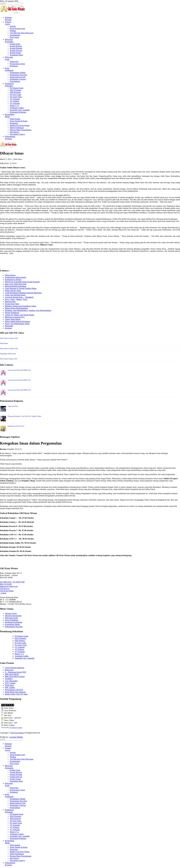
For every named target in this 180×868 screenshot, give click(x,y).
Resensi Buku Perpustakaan (20, 130)
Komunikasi (9, 115)
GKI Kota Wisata (6, 591)
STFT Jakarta (10, 683)
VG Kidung (14, 101)
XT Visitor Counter (16, 727)
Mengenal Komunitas (13, 616)
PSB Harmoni (15, 92)
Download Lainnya (17, 134)
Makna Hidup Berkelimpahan (16, 308)
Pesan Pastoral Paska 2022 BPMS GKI (19, 370)
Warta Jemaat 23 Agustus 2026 (9, 338)
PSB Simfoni (20, 641)
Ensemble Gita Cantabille (20, 110)
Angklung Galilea (17, 108)
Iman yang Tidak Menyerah (15, 284)
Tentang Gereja (11, 613)
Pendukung (9, 85)
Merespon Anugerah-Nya (15, 317)
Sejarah (13, 26)
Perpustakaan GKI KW (14, 690)
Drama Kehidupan (12, 313)
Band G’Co (14, 106)
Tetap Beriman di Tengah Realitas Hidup (20, 288)
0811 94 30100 (6, 584)
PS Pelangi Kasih (16, 88)
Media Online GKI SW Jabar (16, 694)
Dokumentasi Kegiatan (14, 627)
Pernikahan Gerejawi (18, 79)
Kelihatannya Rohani (13, 280)
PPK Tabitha (10, 687)
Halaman (8, 18)
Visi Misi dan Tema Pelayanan (21, 33)
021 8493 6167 (6, 582)
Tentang (8, 23)
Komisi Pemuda (16, 48)
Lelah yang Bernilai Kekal (15, 295)
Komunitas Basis (16, 55)
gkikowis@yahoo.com (9, 586)
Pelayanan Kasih (11, 618)
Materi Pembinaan (17, 128)
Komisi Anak (15, 44)
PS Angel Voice (16, 97)
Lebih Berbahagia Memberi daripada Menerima (23, 293)
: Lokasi (3, 593)
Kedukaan (14, 66)
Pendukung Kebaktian (13, 622)
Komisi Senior (15, 53)
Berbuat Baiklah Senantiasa (15, 286)
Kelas (9, 69)
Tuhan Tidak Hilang (12, 319)
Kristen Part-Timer (12, 304)
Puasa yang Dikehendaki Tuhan (17, 324)
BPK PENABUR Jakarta (15, 676)
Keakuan (8, 328)
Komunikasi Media (12, 624)
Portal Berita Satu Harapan (15, 692)
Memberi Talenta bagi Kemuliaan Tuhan (20, 306)
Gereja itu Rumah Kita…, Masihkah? (19, 297)
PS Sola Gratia (15, 95)
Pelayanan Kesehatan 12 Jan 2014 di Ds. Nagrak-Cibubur (24, 416)
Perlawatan (14, 61)
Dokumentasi (10, 137)
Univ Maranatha (11, 681)
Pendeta (13, 31)
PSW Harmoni (15, 90)
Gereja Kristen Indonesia (14, 668)
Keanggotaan (15, 35)
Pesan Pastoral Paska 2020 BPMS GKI (19, 390)
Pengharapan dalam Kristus (15, 277)
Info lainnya (14, 132)
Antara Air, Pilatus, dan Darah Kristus (19, 315)
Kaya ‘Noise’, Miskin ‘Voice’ (16, 299)
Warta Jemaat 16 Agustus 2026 (9, 348)
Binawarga (9, 670)
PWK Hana (9, 685)
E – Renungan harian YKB (15, 672)
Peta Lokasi (14, 37)
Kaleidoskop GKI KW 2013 (16, 426)
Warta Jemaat (15, 119)
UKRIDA (9, 679)
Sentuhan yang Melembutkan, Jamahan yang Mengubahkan (28, 310)
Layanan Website (16, 737)
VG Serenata (15, 103)
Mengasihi (9, 326)
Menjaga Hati (10, 302)
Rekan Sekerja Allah (13, 291)
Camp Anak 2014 (13, 406)
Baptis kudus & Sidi (17, 77)
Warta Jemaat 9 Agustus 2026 (8, 359)
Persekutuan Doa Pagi (18, 75)
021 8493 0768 (18, 582)
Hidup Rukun (10, 275)
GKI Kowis (4, 589)
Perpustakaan (15, 81)
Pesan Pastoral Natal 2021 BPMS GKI (19, 380)
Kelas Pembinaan (11, 620)
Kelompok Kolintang (18, 112)
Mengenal (9, 40)
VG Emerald (15, 99)
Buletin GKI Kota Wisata (19, 125)
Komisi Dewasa (16, 50)
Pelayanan (9, 58)
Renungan (14, 123)
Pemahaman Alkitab (17, 72)
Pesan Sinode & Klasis (18, 121)
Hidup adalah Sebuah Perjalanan (17, 321)
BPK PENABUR (12, 674)
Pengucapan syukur (17, 64)
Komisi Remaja (16, 46)
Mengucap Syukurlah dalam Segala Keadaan (22, 282)
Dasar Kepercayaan (17, 28)
